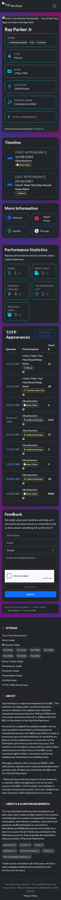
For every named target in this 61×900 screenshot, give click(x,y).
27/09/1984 (13, 449)
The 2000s (8, 656)
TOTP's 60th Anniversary (15, 684)
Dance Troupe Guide (12, 661)
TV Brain (47, 851)
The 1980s (35, 650)
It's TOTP (24, 845)
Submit (30, 594)
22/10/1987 (13, 386)
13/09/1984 (13, 464)
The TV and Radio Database (15, 857)
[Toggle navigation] (54, 6)
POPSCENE (8, 851)
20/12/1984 (13, 434)
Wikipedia (24, 828)
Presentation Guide (12, 675)
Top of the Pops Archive (16, 607)
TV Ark (38, 845)
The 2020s (35, 656)
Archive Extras (9, 680)
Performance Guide (12, 666)
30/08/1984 (13, 478)
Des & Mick (8, 845)
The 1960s (8, 650)
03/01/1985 (13, 404)
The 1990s (48, 650)
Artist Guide (39, 607)
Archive (16, 5)
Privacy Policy (30, 895)
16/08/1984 (13, 493)
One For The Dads (28, 851)
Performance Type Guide (44, 334)
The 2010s (21, 656)
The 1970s (21, 650)
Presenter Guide (10, 670)
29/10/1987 (13, 363)
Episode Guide (12, 644)
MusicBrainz (38, 128)
